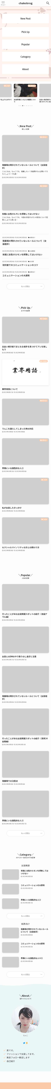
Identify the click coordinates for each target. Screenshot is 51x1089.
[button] (22, 105)
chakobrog (25, 3)
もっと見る (25, 286)
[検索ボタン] (48, 3)
